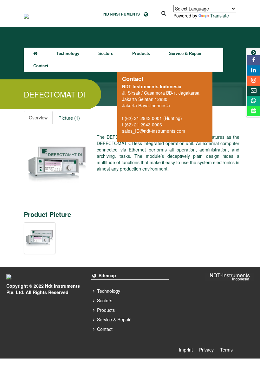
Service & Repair (185, 53)
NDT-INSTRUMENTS (123, 14)
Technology (67, 53)
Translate (219, 15)
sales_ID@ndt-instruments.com (153, 131)
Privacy (206, 349)
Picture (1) (69, 117)
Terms (226, 349)
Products (141, 53)
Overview (38, 117)
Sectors (105, 53)
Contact (40, 66)
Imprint (186, 349)
